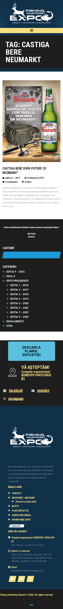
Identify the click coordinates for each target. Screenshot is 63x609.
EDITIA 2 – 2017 (12, 177)
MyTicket (32, 233)
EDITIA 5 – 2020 (19, 303)
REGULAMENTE (15, 321)
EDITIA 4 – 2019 (19, 298)
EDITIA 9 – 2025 (15, 271)
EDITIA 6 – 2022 (19, 307)
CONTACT (17, 493)
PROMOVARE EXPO (21, 519)
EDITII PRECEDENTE (17, 280)
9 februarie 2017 (35, 177)
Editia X (10, 276)
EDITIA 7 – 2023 (19, 312)
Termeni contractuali (25, 501)
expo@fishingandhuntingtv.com (27, 570)
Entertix (31, 236)
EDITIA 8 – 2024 (19, 316)
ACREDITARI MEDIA (21, 515)
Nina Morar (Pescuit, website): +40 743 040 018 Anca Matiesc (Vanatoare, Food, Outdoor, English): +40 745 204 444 (32, 557)
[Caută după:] (31, 255)
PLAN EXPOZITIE (20, 510)
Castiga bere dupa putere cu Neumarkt (24, 171)
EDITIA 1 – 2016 (19, 285)
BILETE (15, 506)
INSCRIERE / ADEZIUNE (23, 497)
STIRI (9, 325)
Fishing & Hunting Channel (13, 594)
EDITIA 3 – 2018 (19, 294)
